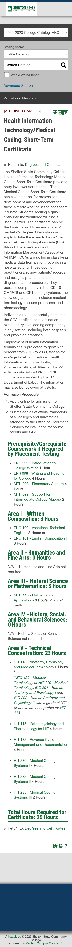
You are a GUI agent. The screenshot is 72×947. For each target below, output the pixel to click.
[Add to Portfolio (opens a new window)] (55, 112)
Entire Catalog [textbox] (17, 54)
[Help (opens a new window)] (65, 112)
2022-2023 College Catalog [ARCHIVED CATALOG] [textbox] (37, 32)
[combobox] (36, 32)
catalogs (15, 936)
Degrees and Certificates (45, 164)
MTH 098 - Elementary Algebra (39, 484)
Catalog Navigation (24, 98)
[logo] (20, 8)
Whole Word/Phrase (25, 75)
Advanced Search (18, 85)
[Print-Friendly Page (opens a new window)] (60, 112)
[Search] (63, 65)
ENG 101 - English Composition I (40, 538)
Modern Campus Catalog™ (44, 943)
